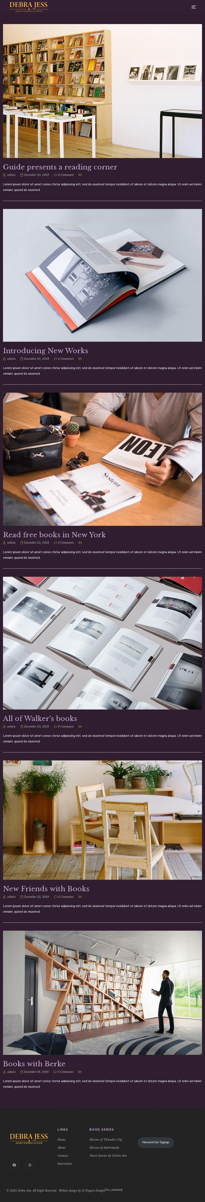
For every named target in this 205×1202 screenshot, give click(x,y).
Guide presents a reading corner (60, 167)
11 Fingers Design (93, 1190)
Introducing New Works (45, 351)
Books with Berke (34, 1064)
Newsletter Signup (155, 1142)
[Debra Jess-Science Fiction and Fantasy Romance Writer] (28, 7)
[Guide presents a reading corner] (102, 91)
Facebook (14, 1165)
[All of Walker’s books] (102, 643)
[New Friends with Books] (102, 820)
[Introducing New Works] (102, 275)
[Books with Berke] (102, 993)
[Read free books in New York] (102, 459)
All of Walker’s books (40, 718)
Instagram (30, 1165)
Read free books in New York (54, 535)
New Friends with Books (46, 889)
